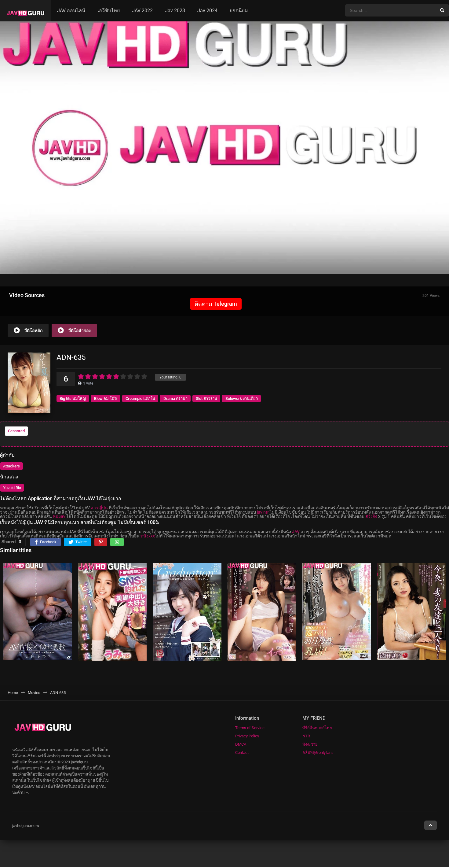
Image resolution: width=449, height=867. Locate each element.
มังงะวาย (310, 744)
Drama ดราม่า (175, 398)
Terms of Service (250, 727)
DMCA (240, 744)
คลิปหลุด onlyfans (318, 752)
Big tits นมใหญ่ (73, 398)
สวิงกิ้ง (371, 516)
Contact (242, 752)
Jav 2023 (175, 10)
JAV (296, 531)
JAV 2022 (142, 10)
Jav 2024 (207, 10)
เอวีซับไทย (108, 10)
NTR (306, 736)
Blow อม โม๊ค (105, 398)
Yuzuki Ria (12, 487)
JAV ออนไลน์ (71, 10)
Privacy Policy (247, 736)
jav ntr (263, 512)
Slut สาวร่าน (206, 398)
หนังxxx (148, 535)
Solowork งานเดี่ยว (241, 398)
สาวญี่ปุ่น (99, 507)
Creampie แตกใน (140, 398)
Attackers (11, 466)
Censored (16, 431)
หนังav (59, 516)
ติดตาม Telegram (216, 304)
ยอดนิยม (239, 10)
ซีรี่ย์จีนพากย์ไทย (317, 727)
